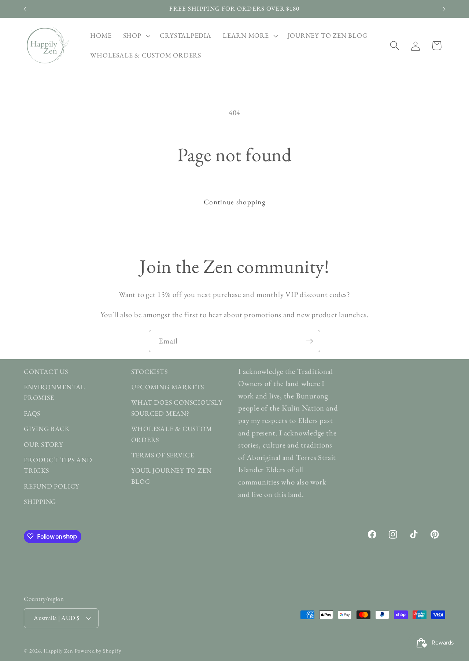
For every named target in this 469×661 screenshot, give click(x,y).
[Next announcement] (444, 9)
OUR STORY (43, 444)
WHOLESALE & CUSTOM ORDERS (171, 434)
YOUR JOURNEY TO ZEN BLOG (171, 476)
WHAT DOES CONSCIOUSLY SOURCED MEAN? (177, 407)
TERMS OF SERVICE (162, 455)
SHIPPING (40, 502)
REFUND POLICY (52, 486)
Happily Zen (58, 650)
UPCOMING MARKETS (167, 387)
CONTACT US (46, 371)
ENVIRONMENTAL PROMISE (54, 392)
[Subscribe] (309, 341)
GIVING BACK (47, 429)
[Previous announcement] (25, 9)
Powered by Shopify (98, 650)
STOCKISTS (149, 371)
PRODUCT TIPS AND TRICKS (58, 465)
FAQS (32, 413)
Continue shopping (234, 202)
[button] (135, 36)
